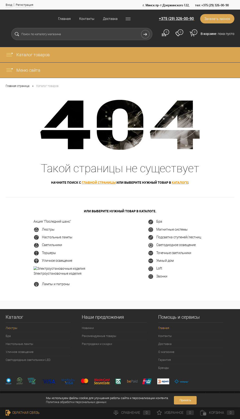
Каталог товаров (32, 54)
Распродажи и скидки (97, 344)
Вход (9, 5)
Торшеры (49, 253)
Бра (159, 221)
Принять (185, 400)
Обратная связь (25, 413)
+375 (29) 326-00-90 (176, 18)
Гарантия (164, 360)
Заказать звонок (217, 19)
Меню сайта (27, 70)
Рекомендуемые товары (99, 336)
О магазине (166, 352)
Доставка (110, 19)
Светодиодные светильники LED (28, 360)
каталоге (180, 182)
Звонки (161, 276)
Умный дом (165, 260)
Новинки (88, 328)
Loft (159, 268)
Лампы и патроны (56, 284)
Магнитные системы (172, 229)
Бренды (163, 368)
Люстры (48, 229)
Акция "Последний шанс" (52, 221)
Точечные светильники (173, 253)
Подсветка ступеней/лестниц (178, 237)
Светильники (52, 245)
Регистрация (24, 5)
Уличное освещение (57, 260)
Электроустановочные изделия (58, 273)
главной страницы (99, 182)
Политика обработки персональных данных (76, 402)
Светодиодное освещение (176, 245)
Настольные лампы (57, 237)
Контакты (86, 19)
